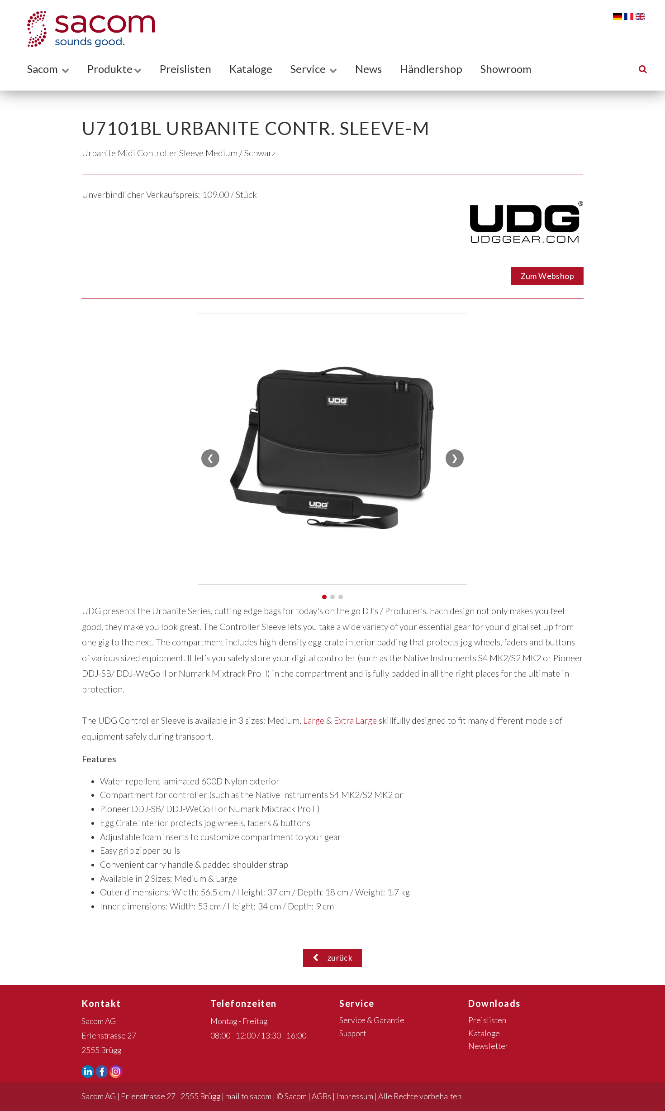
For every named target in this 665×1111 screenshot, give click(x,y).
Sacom (43, 68)
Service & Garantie (371, 1020)
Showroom (506, 68)
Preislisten (185, 68)
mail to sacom (248, 1096)
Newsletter (488, 1046)
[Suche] (643, 68)
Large (313, 720)
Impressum (354, 1096)
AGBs (321, 1096)
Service (309, 68)
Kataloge (250, 68)
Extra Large (355, 720)
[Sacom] (86, 29)
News (368, 68)
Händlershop (431, 68)
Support (352, 1033)
